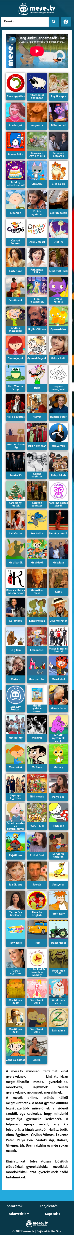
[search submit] (54, 22)
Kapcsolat (52, 1214)
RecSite (56, 1231)
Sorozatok (15, 1206)
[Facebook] (66, 22)
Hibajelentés (48, 1206)
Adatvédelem (19, 1214)
